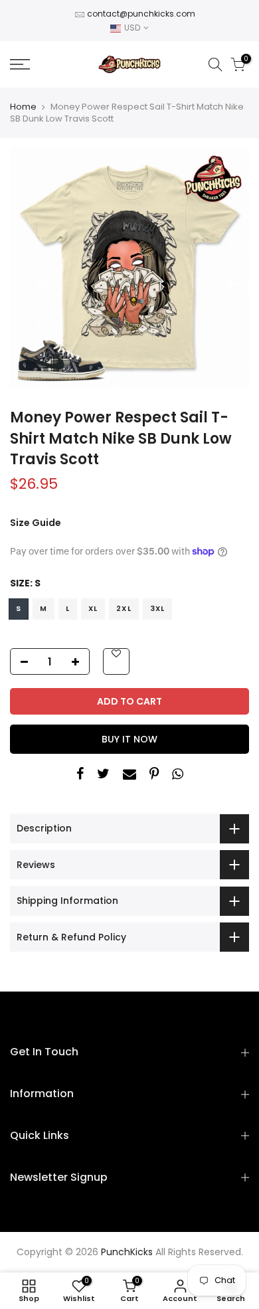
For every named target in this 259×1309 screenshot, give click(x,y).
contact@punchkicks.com (141, 13)
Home (23, 107)
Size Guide (35, 522)
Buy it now (129, 739)
